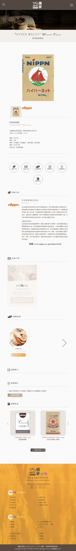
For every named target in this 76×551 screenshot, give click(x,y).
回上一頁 (38, 450)
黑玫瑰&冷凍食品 (15, 533)
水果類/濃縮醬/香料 (45, 521)
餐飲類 (41, 538)
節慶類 (41, 536)
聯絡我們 (42, 500)
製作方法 (18, 355)
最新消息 (13, 500)
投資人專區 (42, 502)
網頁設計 (55, 549)
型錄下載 (13, 505)
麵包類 (12, 521)
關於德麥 (13, 497)
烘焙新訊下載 (43, 505)
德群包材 (13, 536)
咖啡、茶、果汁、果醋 (46, 524)
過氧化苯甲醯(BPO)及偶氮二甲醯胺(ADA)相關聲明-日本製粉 (27, 391)
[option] (18, 343)
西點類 (12, 527)
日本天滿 (13, 538)
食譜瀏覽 (13, 507)
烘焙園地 (13, 502)
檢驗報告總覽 (15, 395)
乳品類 (12, 524)
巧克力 (41, 527)
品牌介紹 (42, 497)
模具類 (41, 533)
